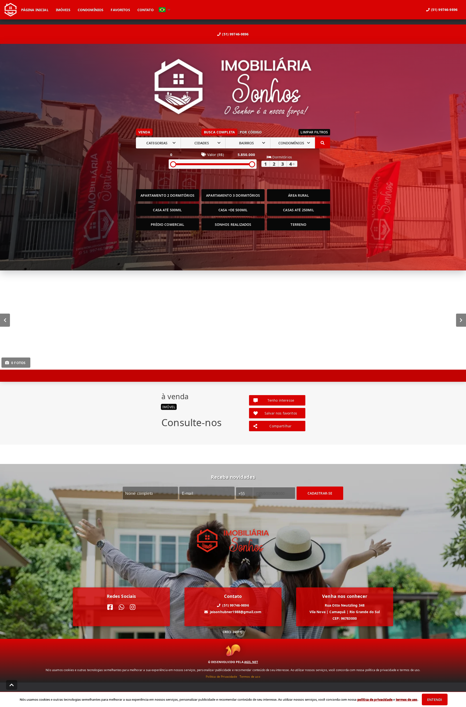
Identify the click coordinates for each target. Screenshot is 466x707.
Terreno (298, 224)
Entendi (434, 699)
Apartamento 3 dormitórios (233, 195)
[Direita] (461, 320)
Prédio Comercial (167, 224)
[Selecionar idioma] (164, 10)
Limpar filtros (314, 132)
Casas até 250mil (298, 210)
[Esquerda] (5, 320)
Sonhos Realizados (233, 224)
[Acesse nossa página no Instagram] (132, 607)
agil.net (251, 662)
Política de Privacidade (221, 676)
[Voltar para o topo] (11, 685)
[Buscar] (322, 142)
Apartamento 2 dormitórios (167, 195)
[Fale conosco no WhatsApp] (121, 607)
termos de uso (406, 699)
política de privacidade (374, 699)
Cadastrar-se (320, 493)
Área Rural (298, 195)
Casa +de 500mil (233, 210)
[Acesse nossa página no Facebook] (110, 607)
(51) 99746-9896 (235, 34)
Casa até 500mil (167, 210)
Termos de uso (250, 676)
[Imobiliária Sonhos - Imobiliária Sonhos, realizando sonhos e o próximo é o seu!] (233, 87)
